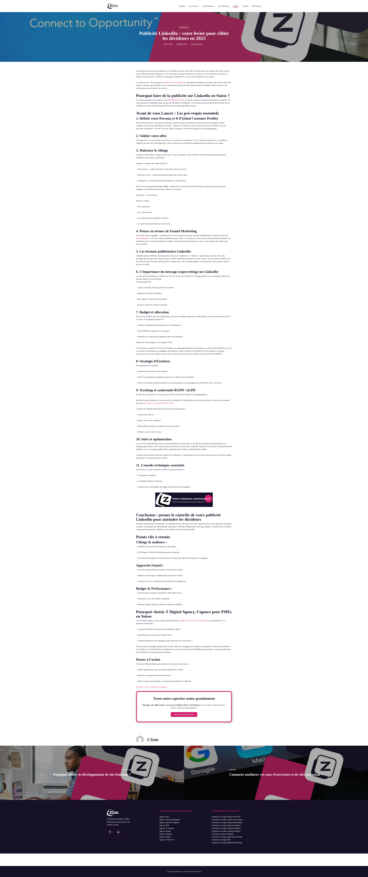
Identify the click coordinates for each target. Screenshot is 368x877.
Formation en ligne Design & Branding (227, 822)
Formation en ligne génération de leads (227, 837)
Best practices (184, 27)
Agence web (164, 817)
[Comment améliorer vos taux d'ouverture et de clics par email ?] (276, 773)
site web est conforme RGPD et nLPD (158, 403)
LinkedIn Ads (168, 82)
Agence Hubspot (165, 834)
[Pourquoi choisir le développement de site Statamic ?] (92, 773)
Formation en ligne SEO (221, 840)
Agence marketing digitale (169, 819)
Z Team (170, 44)
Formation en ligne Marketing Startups (227, 842)
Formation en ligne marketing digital (226, 828)
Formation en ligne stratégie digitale (226, 831)
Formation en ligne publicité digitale (226, 825)
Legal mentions (171, 871)
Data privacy (179, 871)
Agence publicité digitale (169, 822)
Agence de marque (166, 828)
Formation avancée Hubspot (223, 834)
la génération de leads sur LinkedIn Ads (194, 620)
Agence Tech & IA (166, 840)
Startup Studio (165, 837)
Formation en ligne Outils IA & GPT (226, 817)
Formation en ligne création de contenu (227, 819)
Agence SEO (164, 825)
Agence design (165, 831)
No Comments (196, 44)
